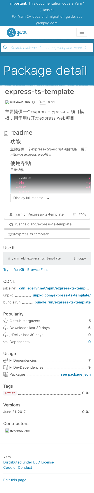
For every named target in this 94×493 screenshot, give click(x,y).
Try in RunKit (13, 269)
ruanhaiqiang (20, 102)
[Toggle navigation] (81, 32)
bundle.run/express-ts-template (63, 302)
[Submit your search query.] (5, 47)
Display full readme (28, 198)
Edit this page (14, 480)
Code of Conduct (17, 467)
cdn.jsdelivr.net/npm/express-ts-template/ (56, 288)
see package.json (76, 374)
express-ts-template (32, 234)
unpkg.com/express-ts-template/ (62, 295)
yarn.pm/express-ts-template (39, 214)
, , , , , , (23, 360)
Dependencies (25, 360)
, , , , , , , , (26, 367)
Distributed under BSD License (28, 462)
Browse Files (37, 269)
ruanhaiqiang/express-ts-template (43, 224)
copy (82, 214)
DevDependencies (28, 367)
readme (21, 132)
